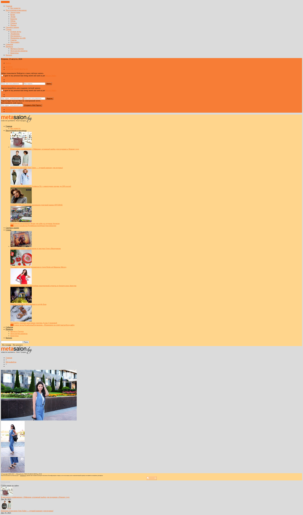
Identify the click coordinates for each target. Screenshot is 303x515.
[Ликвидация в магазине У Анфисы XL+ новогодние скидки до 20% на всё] (21, 184)
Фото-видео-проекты (18, 51)
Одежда (13, 23)
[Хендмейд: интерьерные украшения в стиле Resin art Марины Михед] (21, 265)
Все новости (15, 8)
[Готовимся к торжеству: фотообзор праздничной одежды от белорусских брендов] (21, 284)
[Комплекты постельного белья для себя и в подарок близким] (21, 221)
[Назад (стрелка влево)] (2, 484)
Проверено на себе (18, 38)
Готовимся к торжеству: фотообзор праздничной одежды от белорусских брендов (43, 286)
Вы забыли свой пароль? (11, 86)
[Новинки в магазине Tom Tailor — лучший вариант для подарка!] (21, 166)
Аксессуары (15, 12)
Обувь (12, 21)
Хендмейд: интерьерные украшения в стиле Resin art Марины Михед (38, 267)
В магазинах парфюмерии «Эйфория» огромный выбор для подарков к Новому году (44, 149)
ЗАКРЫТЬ (5, 2)
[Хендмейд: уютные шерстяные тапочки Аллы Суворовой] (21, 321)
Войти (8, 63)
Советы (13, 40)
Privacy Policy (50, 76)
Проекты (9, 46)
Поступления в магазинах (16, 10)
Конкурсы (14, 53)
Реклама (9, 112)
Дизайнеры (15, 34)
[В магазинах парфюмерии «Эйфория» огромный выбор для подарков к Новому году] (21, 147)
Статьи (8, 29)
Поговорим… (16, 36)
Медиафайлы (11, 362)
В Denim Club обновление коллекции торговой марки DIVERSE (36, 205)
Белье (12, 15)
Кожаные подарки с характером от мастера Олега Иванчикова (35, 248)
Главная (9, 6)
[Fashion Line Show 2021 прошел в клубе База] (21, 302)
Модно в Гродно (17, 49)
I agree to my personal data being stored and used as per (29, 76)
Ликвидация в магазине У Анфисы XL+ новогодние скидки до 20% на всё (40, 186)
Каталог (9, 55)
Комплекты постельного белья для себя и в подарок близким (35, 223)
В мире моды (15, 32)
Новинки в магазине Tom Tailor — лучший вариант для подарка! (36, 168)
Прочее (13, 25)
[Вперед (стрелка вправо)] (4, 484)
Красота (13, 19)
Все (11, 226)
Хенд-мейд (14, 42)
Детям (12, 17)
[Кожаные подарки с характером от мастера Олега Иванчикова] (21, 246)
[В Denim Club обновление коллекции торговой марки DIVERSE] (21, 203)
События (9, 44)
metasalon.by (23, 475)
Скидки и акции (12, 27)
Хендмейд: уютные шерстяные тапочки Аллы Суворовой (33, 323)
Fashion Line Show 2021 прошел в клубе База (28, 304)
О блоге (9, 109)
